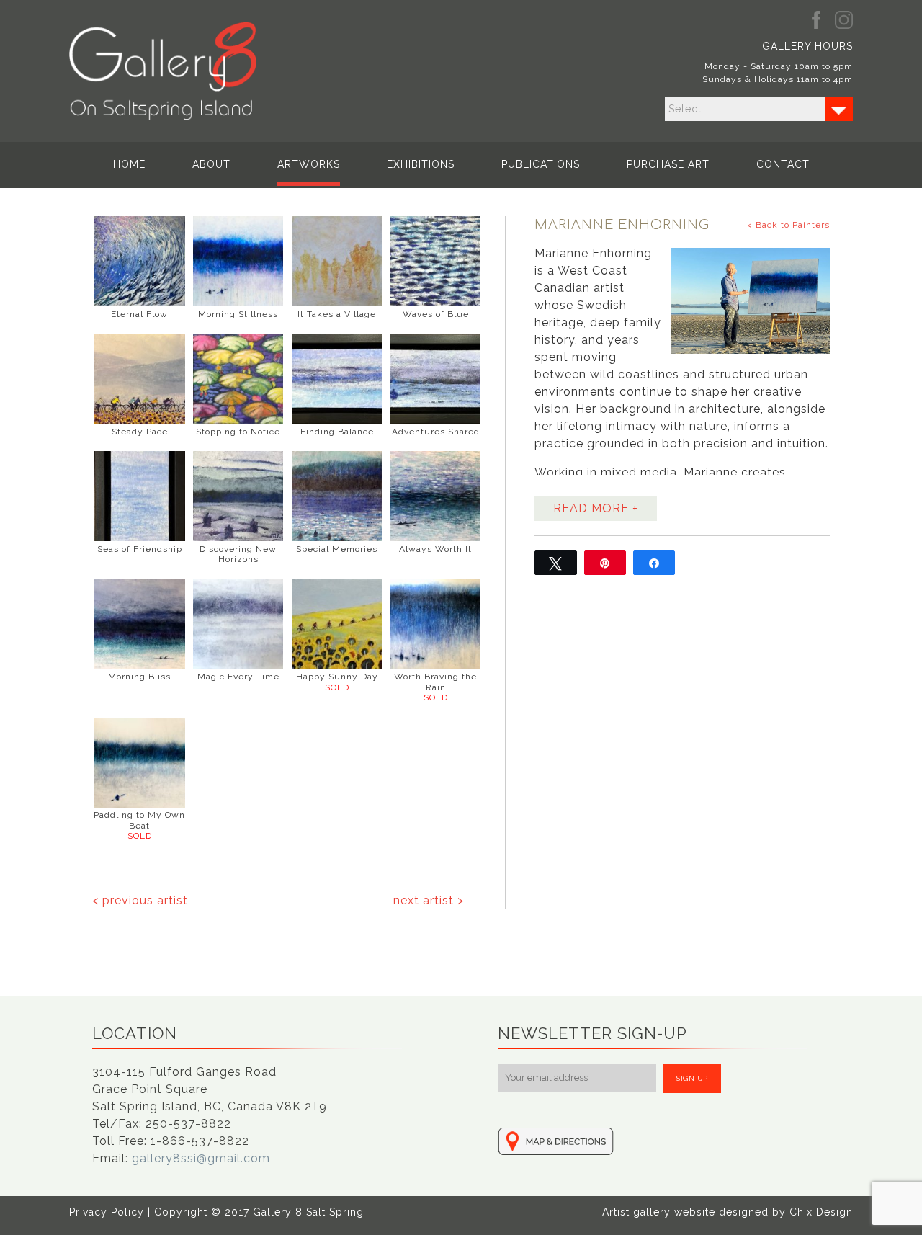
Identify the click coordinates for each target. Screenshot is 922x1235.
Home (129, 164)
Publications (540, 164)
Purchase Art (668, 164)
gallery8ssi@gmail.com (201, 1158)
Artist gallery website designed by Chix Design (727, 1212)
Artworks (308, 164)
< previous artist (140, 900)
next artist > (428, 900)
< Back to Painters (788, 225)
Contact (783, 164)
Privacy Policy (106, 1212)
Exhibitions (421, 164)
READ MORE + (595, 508)
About (211, 164)
